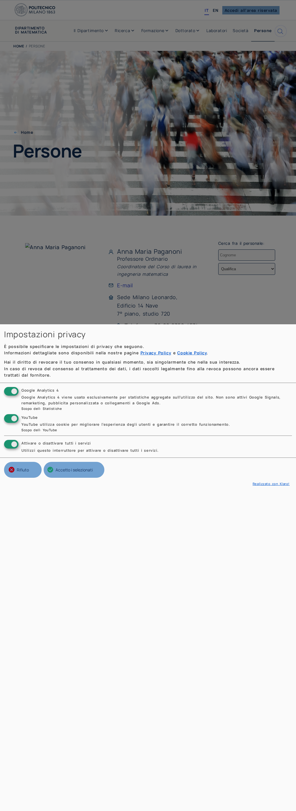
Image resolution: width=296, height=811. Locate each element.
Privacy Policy (155, 352)
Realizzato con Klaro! (271, 484)
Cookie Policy (192, 352)
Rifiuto (23, 470)
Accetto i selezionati (74, 470)
